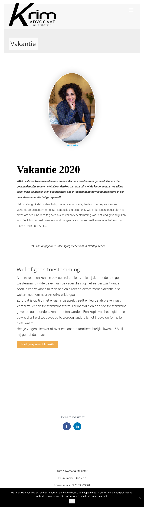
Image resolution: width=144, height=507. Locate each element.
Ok (72, 501)
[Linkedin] (77, 426)
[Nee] (139, 497)
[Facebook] (67, 426)
